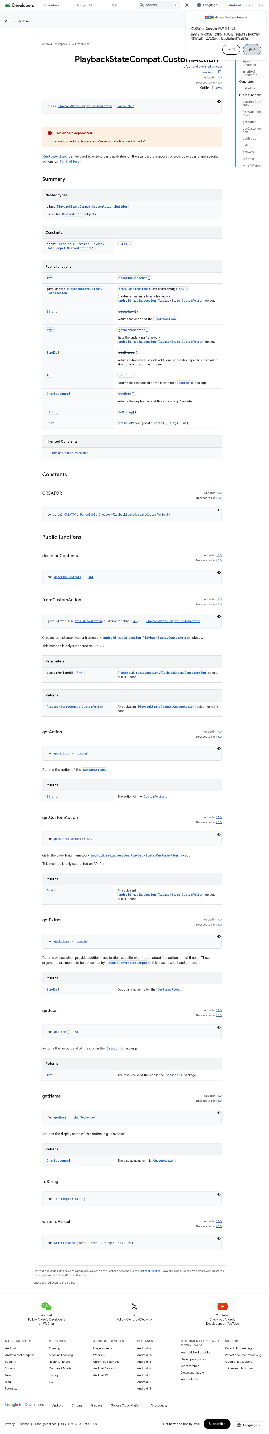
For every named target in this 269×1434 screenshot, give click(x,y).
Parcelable (125, 106)
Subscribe (217, 1424)
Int (49, 278)
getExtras (126, 353)
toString (126, 412)
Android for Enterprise (19, 1355)
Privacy (53, 1375)
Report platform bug (238, 1348)
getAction (127, 311)
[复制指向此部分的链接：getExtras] (65, 920)
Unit (50, 423)
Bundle (52, 353)
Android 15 (144, 1362)
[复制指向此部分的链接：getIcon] (62, 1010)
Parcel (159, 423)
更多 (115, 5)
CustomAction (72, 214)
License (24, 1424)
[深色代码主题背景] (219, 101)
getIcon (125, 375)
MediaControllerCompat (128, 963)
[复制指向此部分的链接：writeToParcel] (74, 1221)
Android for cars (104, 1368)
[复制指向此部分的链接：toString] (62, 1182)
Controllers (69, 161)
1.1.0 (219, 77)
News (8, 1375)
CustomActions (55, 156)
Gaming (54, 1348)
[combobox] (159, 5)
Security (10, 1362)
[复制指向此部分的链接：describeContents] (82, 556)
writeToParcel (130, 423)
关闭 (231, 50)
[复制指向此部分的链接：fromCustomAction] (85, 600)
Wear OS (99, 1355)
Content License (150, 1271)
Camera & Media (60, 1368)
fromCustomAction (133, 289)
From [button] (69, 453)
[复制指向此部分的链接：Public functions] (85, 537)
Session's (185, 383)
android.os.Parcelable (73, 453)
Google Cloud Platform (126, 1405)
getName (125, 394)
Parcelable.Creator (73, 244)
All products (158, 1405)
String (52, 311)
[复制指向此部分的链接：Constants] (71, 474)
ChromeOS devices (106, 1362)
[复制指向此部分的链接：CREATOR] (66, 493)
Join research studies (239, 1368)
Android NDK (189, 1379)
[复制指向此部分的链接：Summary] (69, 179)
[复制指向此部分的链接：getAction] (66, 732)
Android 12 (144, 1382)
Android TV (100, 1375)
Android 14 (144, 1368)
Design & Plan (85, 5)
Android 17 (144, 1348)
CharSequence (58, 394)
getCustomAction (132, 330)
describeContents (133, 278)
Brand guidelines (44, 1424)
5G (51, 1382)
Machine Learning (61, 1355)
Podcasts (11, 1388)
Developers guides (193, 1359)
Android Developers (54, 44)
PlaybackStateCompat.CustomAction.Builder (92, 207)
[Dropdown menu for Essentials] (65, 5)
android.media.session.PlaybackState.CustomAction (161, 300)
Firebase (96, 1405)
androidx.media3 (134, 141)
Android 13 (144, 1375)
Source (10, 1368)
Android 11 (144, 1388)
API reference (17, 21)
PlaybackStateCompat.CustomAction (85, 106)
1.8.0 (219, 82)
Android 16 (144, 1355)
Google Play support (238, 1362)
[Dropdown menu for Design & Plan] (101, 5)
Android (10, 1348)
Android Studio (240, 5)
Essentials (51, 5)
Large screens (102, 1348)
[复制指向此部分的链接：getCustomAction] (82, 817)
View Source (209, 72)
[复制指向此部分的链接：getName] (65, 1096)
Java (218, 88)
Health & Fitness (59, 1362)
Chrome (77, 1405)
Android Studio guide (195, 1352)
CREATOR (125, 244)
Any (181, 289)
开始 (252, 50)
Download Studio (192, 1372)
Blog (8, 1382)
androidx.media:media (207, 66)
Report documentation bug (243, 1355)
